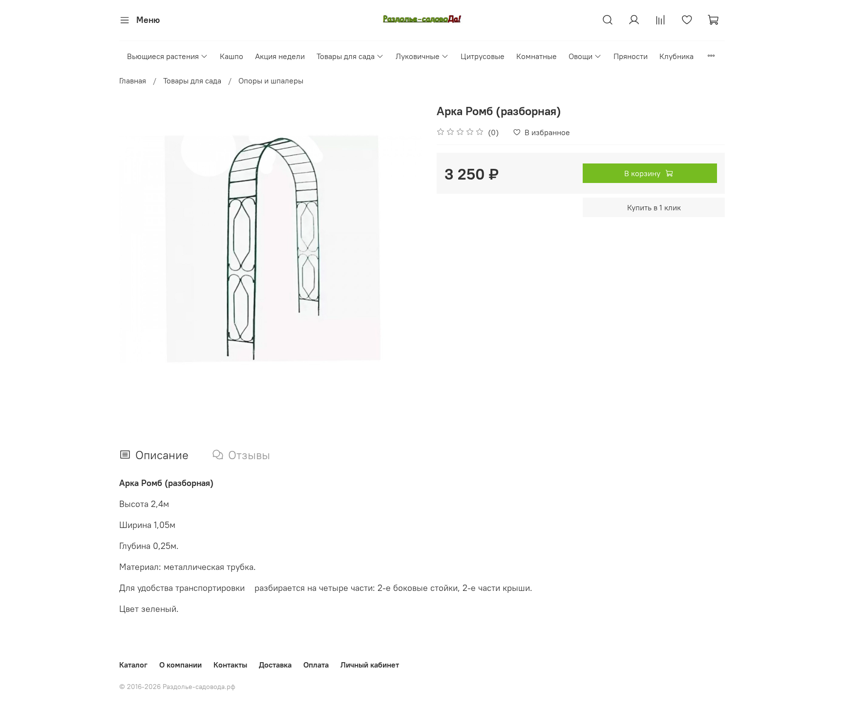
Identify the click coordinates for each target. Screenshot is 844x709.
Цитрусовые (483, 56)
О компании (180, 664)
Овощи (580, 56)
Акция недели (280, 56)
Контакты (230, 664)
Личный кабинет (369, 664)
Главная (132, 80)
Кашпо (231, 56)
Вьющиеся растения (163, 56)
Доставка (275, 664)
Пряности (630, 56)
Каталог (133, 664)
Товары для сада (345, 56)
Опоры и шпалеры (270, 80)
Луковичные (418, 56)
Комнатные (536, 56)
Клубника (676, 56)
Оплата (316, 664)
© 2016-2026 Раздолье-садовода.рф (177, 686)
